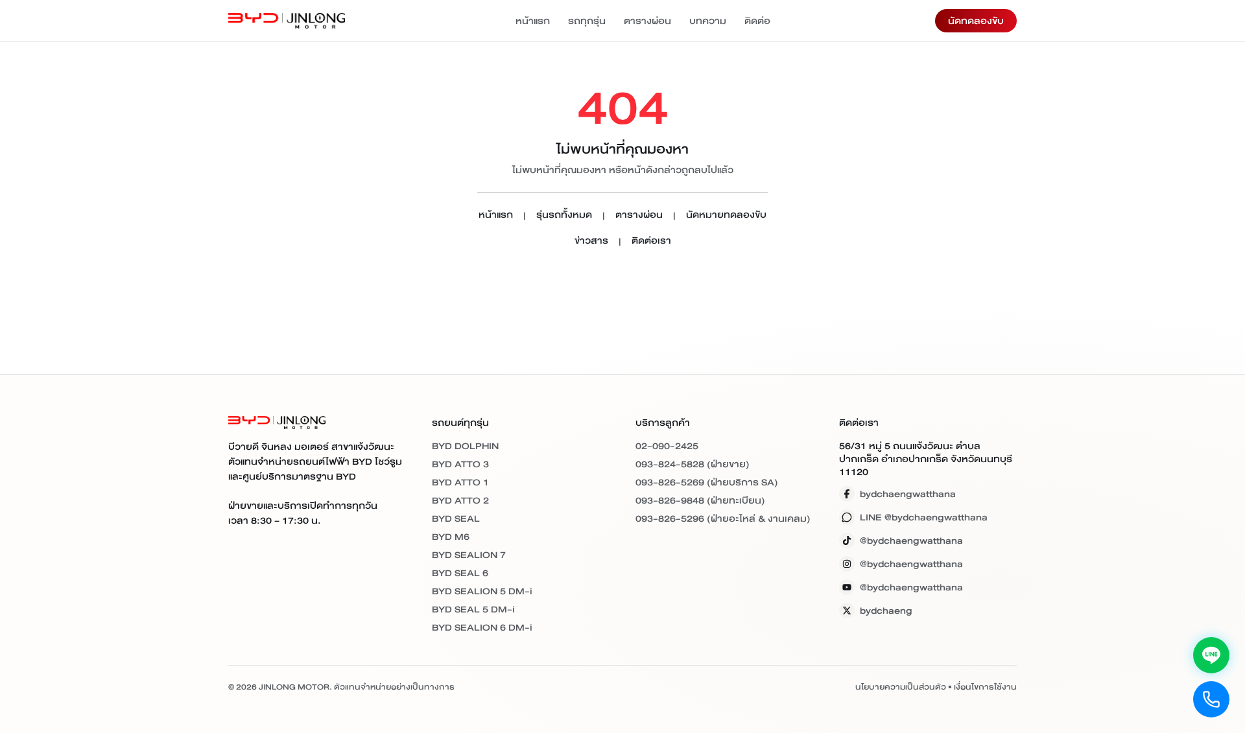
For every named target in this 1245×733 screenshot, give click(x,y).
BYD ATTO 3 (460, 464)
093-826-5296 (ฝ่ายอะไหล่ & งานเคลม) (723, 518)
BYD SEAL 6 (460, 572)
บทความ (707, 20)
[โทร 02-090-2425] (1211, 699)
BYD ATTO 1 (460, 482)
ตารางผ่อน (647, 20)
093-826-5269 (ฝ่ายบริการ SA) (706, 482)
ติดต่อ (757, 20)
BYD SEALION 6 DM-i (482, 627)
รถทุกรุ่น (587, 20)
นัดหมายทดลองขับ (726, 215)
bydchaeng (886, 610)
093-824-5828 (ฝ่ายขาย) (692, 464)
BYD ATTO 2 (460, 500)
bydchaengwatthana (908, 493)
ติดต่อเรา (651, 241)
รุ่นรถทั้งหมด (564, 215)
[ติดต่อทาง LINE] (1211, 655)
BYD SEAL (456, 518)
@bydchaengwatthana (911, 540)
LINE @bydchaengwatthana (924, 517)
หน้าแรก (533, 20)
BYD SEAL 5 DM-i (473, 609)
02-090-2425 (666, 445)
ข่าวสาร (591, 241)
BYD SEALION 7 (469, 554)
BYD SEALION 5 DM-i (482, 591)
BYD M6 (450, 536)
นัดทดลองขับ (976, 20)
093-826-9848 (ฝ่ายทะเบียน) (700, 500)
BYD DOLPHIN (465, 445)
